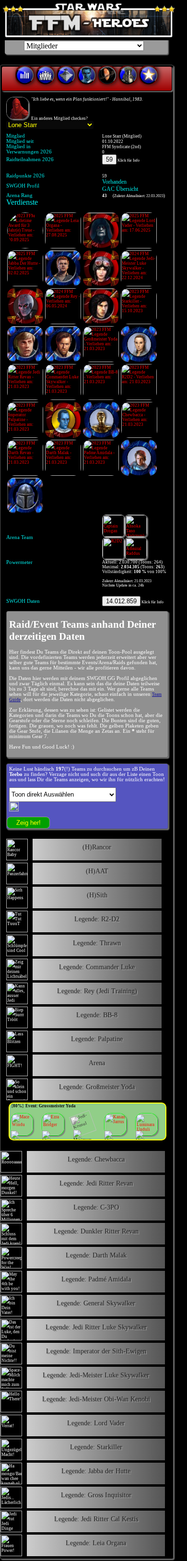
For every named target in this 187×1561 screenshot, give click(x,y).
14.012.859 (121, 601)
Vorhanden (114, 181)
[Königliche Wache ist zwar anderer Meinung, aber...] (17, 108)
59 (109, 159)
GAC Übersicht (120, 189)
